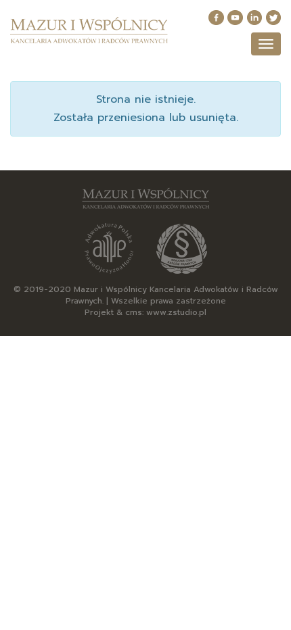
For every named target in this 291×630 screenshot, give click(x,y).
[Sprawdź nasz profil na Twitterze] (273, 17)
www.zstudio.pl (176, 312)
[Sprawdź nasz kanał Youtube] (235, 17)
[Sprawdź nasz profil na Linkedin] (254, 17)
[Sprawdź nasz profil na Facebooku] (216, 17)
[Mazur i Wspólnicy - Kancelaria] (89, 30)
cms (133, 312)
